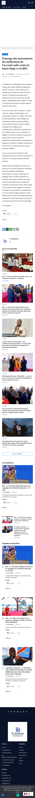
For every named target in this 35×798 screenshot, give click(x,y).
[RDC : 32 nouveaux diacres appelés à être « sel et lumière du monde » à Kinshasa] (17, 262)
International (7, 7)
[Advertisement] (17, 27)
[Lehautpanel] (4, 3)
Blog (8, 48)
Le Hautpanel (10, 74)
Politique (17, 7)
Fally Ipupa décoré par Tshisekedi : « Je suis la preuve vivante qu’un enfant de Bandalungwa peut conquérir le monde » (17, 378)
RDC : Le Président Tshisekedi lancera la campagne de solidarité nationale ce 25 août (16, 488)
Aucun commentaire (15, 76)
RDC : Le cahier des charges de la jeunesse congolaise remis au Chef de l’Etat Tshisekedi (23, 518)
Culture (5, 54)
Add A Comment (17, 454)
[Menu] (32, 3)
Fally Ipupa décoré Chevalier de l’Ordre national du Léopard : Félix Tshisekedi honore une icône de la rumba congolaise (17, 443)
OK (18, 795)
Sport (24, 7)
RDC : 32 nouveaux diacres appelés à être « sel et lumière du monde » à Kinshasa (17, 277)
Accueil (4, 48)
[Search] (29, 3)
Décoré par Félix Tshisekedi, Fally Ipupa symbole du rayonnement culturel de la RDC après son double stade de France (16, 410)
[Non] (33, 791)
